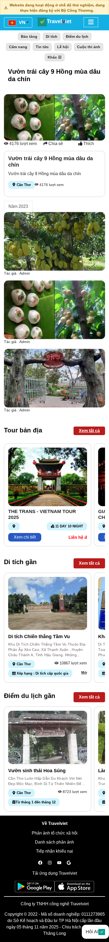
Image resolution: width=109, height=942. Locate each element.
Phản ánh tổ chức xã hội (55, 833)
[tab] (18, 206)
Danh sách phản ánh (54, 842)
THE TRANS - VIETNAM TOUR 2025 (42, 514)
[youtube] (59, 862)
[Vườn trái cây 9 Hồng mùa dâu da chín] (54, 241)
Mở (84, 672)
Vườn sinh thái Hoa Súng (37, 770)
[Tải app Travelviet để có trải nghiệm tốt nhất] (34, 888)
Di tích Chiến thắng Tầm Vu (39, 636)
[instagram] (50, 862)
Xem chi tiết (25, 537)
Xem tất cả (89, 430)
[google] (69, 862)
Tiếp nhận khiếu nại (54, 851)
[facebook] (40, 862)
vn (21, 22)
